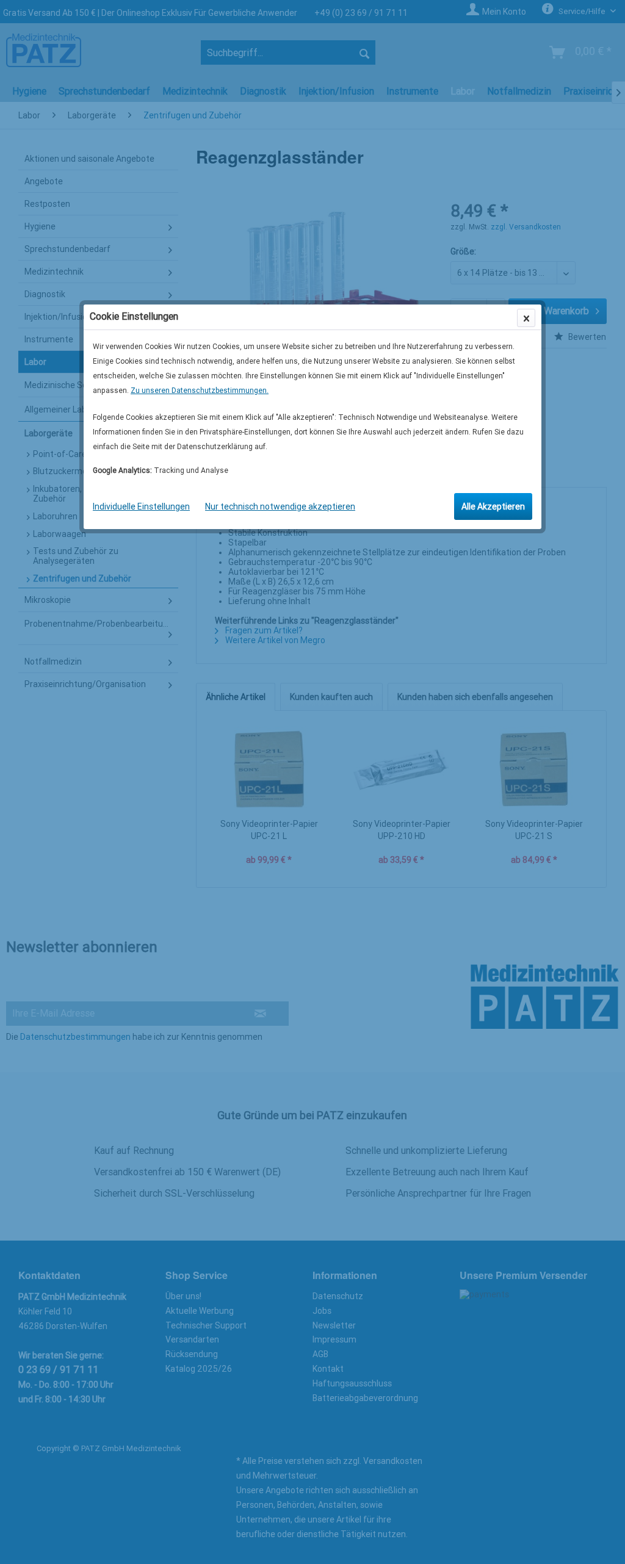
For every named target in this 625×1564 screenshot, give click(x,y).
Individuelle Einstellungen (141, 506)
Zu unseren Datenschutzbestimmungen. (200, 390)
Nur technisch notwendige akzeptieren (280, 506)
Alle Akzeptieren (493, 506)
